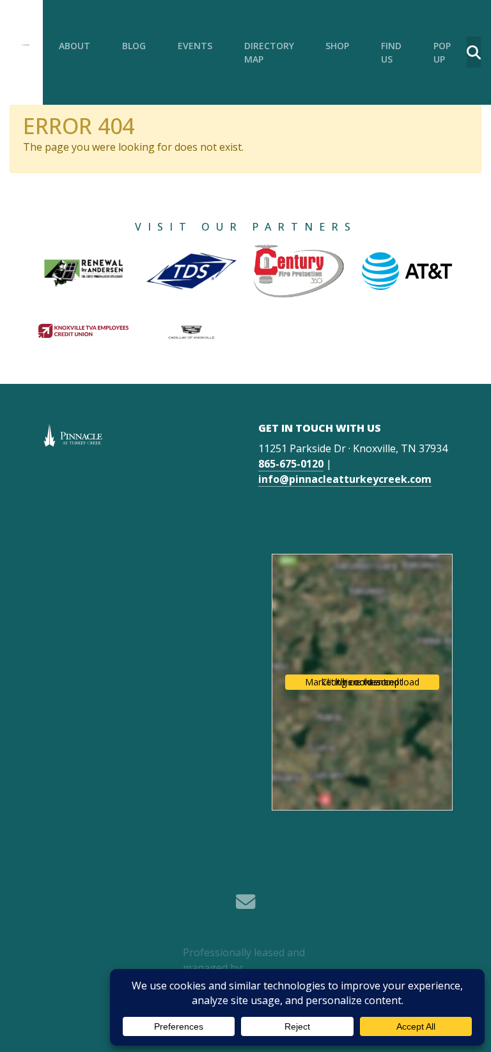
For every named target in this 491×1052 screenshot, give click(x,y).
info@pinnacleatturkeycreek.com (345, 479)
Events (195, 46)
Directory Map (269, 52)
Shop (337, 46)
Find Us (391, 52)
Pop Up (442, 52)
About (74, 46)
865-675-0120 (290, 464)
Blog (134, 46)
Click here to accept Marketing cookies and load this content (362, 682)
